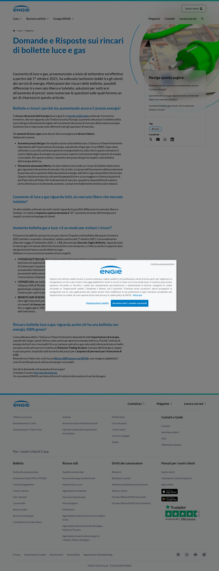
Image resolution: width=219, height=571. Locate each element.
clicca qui (137, 295)
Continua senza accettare (162, 264)
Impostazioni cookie (97, 303)
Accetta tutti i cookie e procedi (129, 303)
